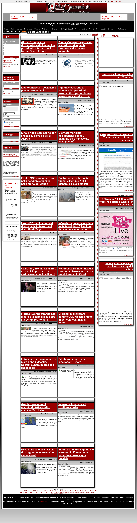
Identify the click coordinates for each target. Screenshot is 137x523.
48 (56, 492)
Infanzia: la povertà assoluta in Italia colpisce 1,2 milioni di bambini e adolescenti (75, 226)
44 (46, 492)
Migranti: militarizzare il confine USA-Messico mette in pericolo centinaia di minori (75, 318)
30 (87, 490)
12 (42, 490)
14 (47, 490)
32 (92, 490)
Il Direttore (54, 29)
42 (41, 492)
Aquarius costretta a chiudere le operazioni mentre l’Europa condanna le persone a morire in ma (74, 92)
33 (95, 490)
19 (60, 490)
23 (70, 490)
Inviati (6, 31)
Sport (91, 29)
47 (53, 492)
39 (33, 492)
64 (96, 492)
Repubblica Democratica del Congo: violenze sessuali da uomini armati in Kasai (75, 271)
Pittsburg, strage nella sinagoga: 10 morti (72, 360)
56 (76, 492)
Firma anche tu (15, 176)
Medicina (131, 195)
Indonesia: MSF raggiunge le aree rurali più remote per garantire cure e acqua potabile (76, 454)
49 (58, 492)
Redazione (122, 29)
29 (85, 490)
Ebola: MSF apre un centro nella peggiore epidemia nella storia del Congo (37, 181)
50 (61, 492)
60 (86, 492)
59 (83, 492)
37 (28, 492)
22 (67, 490)
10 (37, 490)
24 (72, 490)
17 (55, 490)
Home (6, 29)
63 (93, 492)
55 (73, 492)
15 (50, 490)
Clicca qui (6, 66)
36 (26, 492)
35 (23, 492)
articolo (120, 70)
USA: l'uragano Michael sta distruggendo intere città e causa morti (37, 452)
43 (43, 492)
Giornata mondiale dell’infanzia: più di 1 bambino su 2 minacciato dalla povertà (73, 137)
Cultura (37, 29)
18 (57, 490)
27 (80, 490)
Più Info (114, 1)
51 (63, 492)
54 (71, 492)
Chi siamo (111, 29)
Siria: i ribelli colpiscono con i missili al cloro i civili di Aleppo (38, 135)
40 (36, 492)
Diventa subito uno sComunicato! (9, 61)
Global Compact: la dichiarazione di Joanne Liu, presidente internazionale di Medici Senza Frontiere (38, 46)
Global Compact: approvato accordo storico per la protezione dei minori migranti (75, 46)
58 (81, 492)
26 (77, 490)
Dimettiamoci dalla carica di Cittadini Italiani (11, 155)
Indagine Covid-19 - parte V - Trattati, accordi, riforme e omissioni (116, 137)
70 (65, 493)
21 (65, 490)
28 (82, 490)
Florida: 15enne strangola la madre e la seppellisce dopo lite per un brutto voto (38, 316)
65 (52, 493)
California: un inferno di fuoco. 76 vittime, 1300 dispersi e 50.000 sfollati (73, 181)
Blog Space (15, 31)
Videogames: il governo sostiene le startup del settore (119, 266)
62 (91, 492)
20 (62, 490)
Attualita (131, 70)
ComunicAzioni (81, 29)
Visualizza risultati (14, 141)
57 (78, 492)
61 (88, 492)
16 (52, 490)
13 (45, 490)
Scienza (45, 29)
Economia (28, 29)
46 (51, 492)
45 (48, 492)
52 (66, 492)
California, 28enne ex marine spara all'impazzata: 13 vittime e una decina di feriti (38, 271)
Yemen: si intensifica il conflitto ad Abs (72, 406)
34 (21, 492)
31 (90, 490)
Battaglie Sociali (67, 29)
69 (62, 493)
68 (60, 493)
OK (120, 1)
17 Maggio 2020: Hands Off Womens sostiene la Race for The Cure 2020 (116, 202)
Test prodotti (101, 29)
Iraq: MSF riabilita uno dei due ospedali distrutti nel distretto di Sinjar (37, 226)
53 (68, 492)
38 (31, 492)
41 (38, 492)
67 (57, 493)
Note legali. (45, 502)
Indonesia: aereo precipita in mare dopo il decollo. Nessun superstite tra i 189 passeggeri (38, 363)
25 (75, 490)
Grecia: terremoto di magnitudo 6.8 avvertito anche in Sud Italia (35, 407)
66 (55, 493)
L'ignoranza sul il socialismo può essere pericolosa (38, 89)
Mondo (19, 29)
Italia (12, 29)
